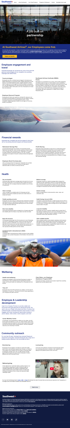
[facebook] (3, 419)
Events (53, 2)
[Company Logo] (7, 2)
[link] (9, 56)
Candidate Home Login (61, 2)
